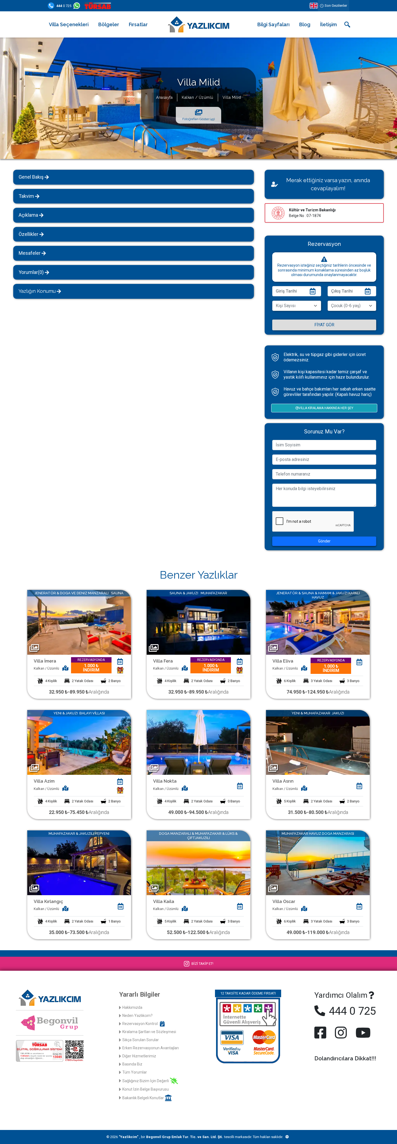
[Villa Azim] (79, 742)
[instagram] (341, 1032)
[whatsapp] (77, 5)
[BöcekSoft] (287, 1137)
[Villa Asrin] (318, 742)
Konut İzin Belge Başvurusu (145, 1089)
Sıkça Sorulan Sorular (140, 1040)
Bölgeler (108, 24)
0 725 (63, 6)
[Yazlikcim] (198, 24)
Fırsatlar (138, 24)
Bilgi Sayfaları (273, 24)
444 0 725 (351, 1011)
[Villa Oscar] (318, 862)
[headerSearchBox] (347, 24)
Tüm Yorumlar (134, 1072)
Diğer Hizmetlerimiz (139, 1056)
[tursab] (98, 6)
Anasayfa (164, 97)
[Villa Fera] (198, 622)
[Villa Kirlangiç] (79, 862)
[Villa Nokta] (198, 742)
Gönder (324, 541)
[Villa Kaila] (198, 862)
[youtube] (362, 1032)
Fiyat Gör (324, 324)
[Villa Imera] (79, 622)
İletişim (328, 24)
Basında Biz (132, 1064)
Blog (304, 24)
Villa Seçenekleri (69, 24)
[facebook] (321, 1032)
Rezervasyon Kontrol (140, 1023)
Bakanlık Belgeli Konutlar (143, 1098)
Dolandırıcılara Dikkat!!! (345, 1058)
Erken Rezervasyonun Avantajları (150, 1048)
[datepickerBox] (120, 661)
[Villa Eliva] (318, 622)
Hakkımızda (132, 1007)
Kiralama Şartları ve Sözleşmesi (149, 1032)
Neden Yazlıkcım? (137, 1015)
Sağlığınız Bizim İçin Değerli (145, 1081)
